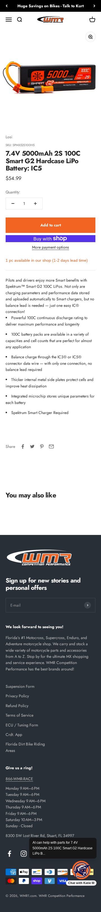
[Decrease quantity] (13, 203)
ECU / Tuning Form (22, 725)
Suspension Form (20, 686)
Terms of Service (19, 715)
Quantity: (13, 192)
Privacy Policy (17, 696)
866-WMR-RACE (19, 779)
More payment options (50, 247)
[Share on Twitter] (32, 446)
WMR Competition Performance (61, 895)
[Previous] (7, 6)
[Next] (94, 6)
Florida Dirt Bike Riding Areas (25, 747)
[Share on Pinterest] (42, 446)
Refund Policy (17, 705)
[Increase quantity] (35, 203)
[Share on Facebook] (22, 446)
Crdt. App (14, 734)
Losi (9, 137)
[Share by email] (51, 446)
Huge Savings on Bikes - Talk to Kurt (50, 6)
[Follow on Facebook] (9, 853)
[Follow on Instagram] (23, 853)
